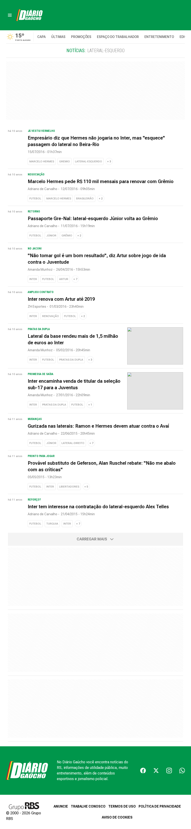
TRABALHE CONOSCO (88, 806)
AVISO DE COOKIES (117, 817)
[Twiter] (156, 770)
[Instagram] (169, 770)
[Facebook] (143, 770)
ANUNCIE (61, 806)
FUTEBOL (35, 198)
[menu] (10, 15)
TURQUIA (52, 523)
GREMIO (64, 161)
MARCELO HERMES (41, 161)
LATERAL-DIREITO (72, 443)
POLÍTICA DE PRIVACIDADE (160, 806)
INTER (33, 279)
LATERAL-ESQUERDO (88, 161)
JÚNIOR (51, 235)
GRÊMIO (66, 235)
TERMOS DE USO (122, 806)
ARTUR (63, 279)
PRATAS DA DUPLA (71, 359)
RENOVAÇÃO (50, 316)
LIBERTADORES (69, 486)
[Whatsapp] (182, 770)
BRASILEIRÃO (85, 198)
